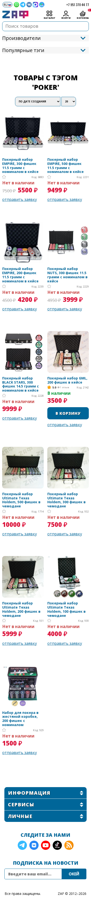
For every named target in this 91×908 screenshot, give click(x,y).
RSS (69, 845)
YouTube (45, 845)
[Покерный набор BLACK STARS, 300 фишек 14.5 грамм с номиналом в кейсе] (23, 352)
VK (34, 845)
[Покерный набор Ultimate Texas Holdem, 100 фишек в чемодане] (68, 577)
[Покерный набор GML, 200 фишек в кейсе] (68, 352)
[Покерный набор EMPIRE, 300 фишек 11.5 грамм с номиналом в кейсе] (23, 133)
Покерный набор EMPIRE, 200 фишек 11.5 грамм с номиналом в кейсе (20, 275)
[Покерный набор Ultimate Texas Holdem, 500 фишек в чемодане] (23, 467)
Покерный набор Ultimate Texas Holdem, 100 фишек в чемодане (66, 609)
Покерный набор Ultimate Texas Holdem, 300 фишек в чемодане (66, 500)
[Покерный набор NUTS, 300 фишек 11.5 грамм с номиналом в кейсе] (68, 242)
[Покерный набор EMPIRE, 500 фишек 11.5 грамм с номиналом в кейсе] (68, 133)
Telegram (22, 845)
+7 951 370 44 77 (77, 4)
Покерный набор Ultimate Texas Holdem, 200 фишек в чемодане (21, 609)
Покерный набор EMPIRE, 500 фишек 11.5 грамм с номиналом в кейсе (65, 166)
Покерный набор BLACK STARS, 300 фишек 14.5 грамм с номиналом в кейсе (20, 384)
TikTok (57, 845)
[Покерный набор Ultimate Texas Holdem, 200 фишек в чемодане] (23, 577)
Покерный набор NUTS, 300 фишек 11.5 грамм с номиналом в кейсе (67, 275)
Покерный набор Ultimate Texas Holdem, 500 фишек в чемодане (21, 500)
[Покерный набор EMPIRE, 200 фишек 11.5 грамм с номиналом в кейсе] (23, 242)
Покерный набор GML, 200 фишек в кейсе (67, 380)
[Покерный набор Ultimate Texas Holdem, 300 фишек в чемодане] (68, 467)
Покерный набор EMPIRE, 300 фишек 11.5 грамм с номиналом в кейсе (20, 166)
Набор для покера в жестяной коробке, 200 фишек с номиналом (20, 719)
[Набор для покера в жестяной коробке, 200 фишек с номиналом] (23, 686)
